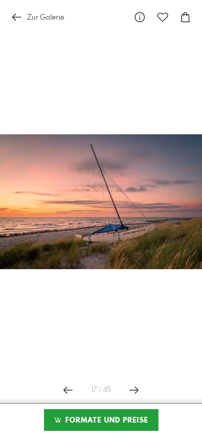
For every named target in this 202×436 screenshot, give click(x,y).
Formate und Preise (105, 420)
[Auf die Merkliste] (162, 17)
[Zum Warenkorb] (185, 17)
